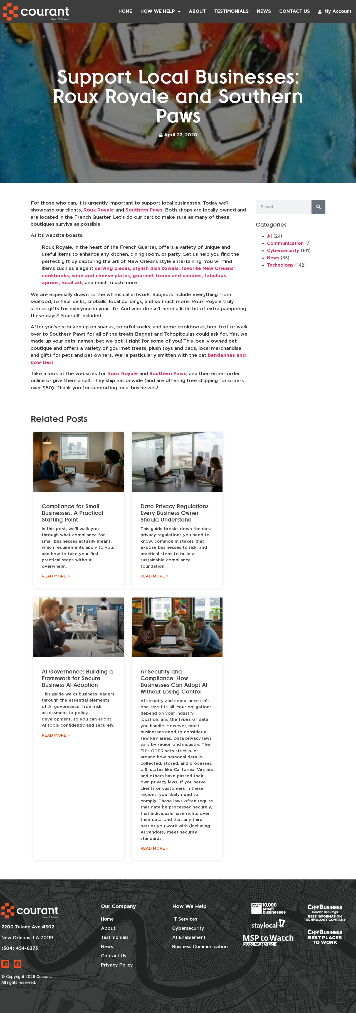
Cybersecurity (283, 251)
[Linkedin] (5, 964)
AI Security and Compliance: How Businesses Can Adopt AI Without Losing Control (173, 681)
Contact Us (294, 11)
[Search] (318, 207)
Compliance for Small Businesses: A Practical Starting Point (72, 513)
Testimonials (231, 11)
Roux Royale (98, 210)
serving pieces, (113, 269)
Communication (285, 244)
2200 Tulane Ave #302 (27, 927)
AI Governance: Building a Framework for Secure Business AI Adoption (77, 678)
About (197, 11)
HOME (125, 11)
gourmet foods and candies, (168, 276)
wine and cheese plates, (101, 276)
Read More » (56, 576)
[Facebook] (17, 964)
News (273, 258)
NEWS (264, 11)
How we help (157, 11)
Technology (280, 265)
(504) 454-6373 (19, 948)
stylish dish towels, (156, 269)
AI (269, 236)
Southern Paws (143, 210)
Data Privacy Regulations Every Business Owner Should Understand (174, 513)
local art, (72, 283)
